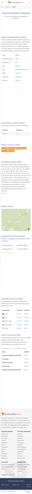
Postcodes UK (21, 469)
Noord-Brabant (21, 447)
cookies (29, 492)
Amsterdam (4, 434)
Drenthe (19, 434)
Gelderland (20, 440)
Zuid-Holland (21, 458)
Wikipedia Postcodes (23, 464)
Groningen (4, 447)
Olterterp (18, 66)
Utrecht (3, 440)
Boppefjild (4, 148)
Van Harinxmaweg (21, 148)
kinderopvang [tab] (5, 348)
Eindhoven (4, 443)
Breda (3, 451)
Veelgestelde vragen (7, 467)
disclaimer (27, 491)
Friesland (18, 80)
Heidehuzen (12, 148)
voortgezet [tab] (17, 348)
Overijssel (20, 451)
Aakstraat (11, 475)
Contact (3, 469)
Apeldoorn (4, 458)
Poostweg (11, 151)
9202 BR (19, 328)
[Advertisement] (16, 103)
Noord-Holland (21, 449)
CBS (5, 193)
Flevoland (20, 436)
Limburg (19, 445)
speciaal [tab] (24, 348)
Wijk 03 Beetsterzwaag (22, 69)
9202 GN (19, 324)
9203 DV (19, 317)
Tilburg (3, 445)
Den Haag (4, 438)
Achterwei (4, 151)
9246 (16, 59)
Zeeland (19, 456)
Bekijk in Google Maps (8, 252)
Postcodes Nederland (7, 464)
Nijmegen (4, 454)
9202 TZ (19, 314)
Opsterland (18, 77)
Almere (3, 449)
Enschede (4, 456)
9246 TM (4, 133)
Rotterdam (4, 436)
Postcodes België (22, 467)
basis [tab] (12, 348)
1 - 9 (17, 133)
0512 (16, 62)
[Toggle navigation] (2, 2)
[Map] (16, 220)
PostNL (19, 471)
